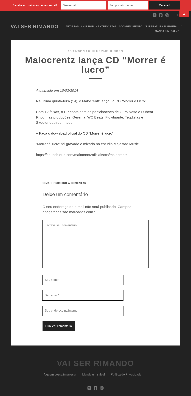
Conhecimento (131, 26)
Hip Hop (88, 26)
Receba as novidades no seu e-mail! (34, 5)
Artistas (72, 26)
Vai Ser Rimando (34, 26)
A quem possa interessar (60, 374)
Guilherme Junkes (105, 51)
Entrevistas (107, 26)
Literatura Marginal (162, 26)
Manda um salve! (168, 31)
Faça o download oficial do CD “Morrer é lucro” (76, 133)
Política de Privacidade (126, 374)
